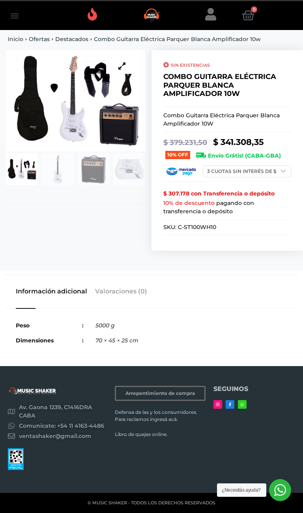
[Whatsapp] (242, 404)
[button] (14, 15)
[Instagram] (217, 404)
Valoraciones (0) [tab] (121, 291)
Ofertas (39, 39)
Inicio (15, 39)
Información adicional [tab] (51, 291)
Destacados (71, 39)
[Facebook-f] (230, 404)
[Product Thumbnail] (122, 66)
